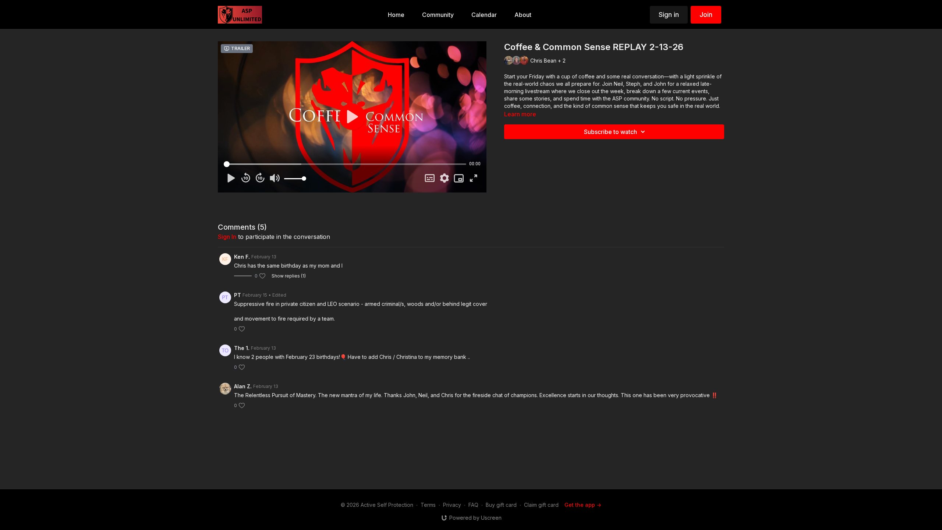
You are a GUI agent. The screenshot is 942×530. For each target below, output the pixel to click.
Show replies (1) (289, 276)
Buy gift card (501, 505)
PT (237, 295)
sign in (227, 236)
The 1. (241, 348)
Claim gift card (541, 505)
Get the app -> (582, 505)
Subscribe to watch (610, 131)
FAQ (473, 505)
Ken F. (242, 257)
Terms (428, 505)
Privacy (452, 505)
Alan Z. (243, 386)
